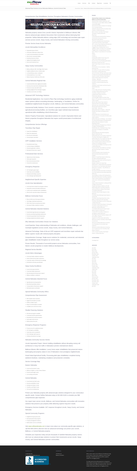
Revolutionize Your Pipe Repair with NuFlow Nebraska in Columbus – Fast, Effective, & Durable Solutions (101, 167)
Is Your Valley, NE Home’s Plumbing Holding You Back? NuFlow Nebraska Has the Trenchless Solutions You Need (101, 91)
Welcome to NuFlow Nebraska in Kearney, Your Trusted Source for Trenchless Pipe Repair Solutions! (101, 229)
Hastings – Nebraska (96, 79)
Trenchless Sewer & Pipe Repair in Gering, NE (102, 204)
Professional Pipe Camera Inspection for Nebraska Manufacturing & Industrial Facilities (101, 154)
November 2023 (95, 281)
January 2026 (95, 252)
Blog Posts (94, 35)
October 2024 (95, 266)
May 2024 (94, 272)
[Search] (110, 3)
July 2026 (94, 248)
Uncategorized (95, 240)
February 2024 (95, 277)
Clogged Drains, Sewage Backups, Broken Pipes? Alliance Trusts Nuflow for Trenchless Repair (101, 51)
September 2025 (95, 257)
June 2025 (94, 260)
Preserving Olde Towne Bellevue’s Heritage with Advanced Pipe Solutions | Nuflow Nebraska (101, 149)
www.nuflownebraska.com (36, 426)
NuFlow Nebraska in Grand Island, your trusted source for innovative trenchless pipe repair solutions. (102, 116)
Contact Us (94, 56)
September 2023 (95, 284)
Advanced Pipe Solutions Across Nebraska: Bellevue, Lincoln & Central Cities (45, 8)
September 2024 (95, 267)
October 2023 (95, 283)
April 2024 (94, 274)
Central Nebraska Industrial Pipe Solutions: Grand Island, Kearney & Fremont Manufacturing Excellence (101, 38)
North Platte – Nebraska (97, 108)
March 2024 (94, 275)
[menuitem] (79, 3)
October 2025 (95, 255)
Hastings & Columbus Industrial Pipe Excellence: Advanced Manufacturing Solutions (100, 82)
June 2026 (94, 249)
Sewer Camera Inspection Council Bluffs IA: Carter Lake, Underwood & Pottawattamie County (101, 180)
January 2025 (95, 264)
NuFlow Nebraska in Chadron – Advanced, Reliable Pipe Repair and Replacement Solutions (101, 111)
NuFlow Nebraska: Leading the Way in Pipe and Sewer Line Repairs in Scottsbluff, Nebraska (101, 129)
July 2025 (94, 258)
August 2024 (94, 269)
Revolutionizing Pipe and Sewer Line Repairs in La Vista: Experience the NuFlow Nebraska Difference (101, 172)
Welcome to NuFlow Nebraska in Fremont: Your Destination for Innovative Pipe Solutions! (101, 224)
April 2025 (94, 261)
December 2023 (95, 280)
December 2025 (95, 254)
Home (93, 88)
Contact (93, 54)
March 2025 (94, 263)
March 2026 (94, 251)
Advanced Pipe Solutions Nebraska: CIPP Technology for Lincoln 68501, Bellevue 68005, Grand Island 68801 (102, 23)
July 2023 (94, 286)
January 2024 (95, 278)
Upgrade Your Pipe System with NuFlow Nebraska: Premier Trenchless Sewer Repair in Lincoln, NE (101, 219)
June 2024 (94, 271)
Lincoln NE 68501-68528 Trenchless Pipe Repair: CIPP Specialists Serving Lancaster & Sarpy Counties (101, 99)
